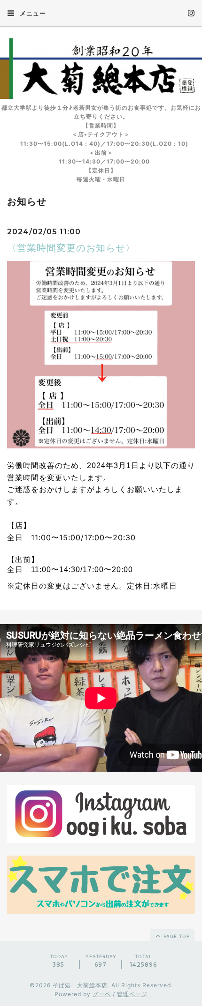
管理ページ (132, 994)
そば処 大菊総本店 (80, 985)
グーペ (102, 994)
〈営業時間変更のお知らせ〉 (71, 247)
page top (176, 936)
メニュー (32, 13)
